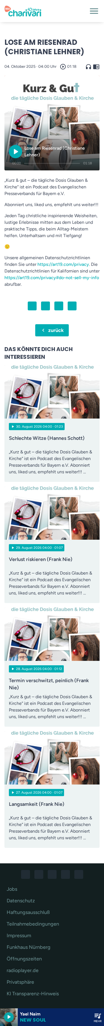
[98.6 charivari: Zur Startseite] (45, 11)
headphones (88, 66)
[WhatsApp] (52, 874)
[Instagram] (38, 874)
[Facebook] (25, 874)
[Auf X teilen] (45, 306)
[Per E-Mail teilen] (72, 306)
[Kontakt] (78, 874)
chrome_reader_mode (96, 66)
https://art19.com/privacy (63, 264)
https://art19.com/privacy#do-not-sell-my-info (51, 277)
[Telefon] (65, 874)
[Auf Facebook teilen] (32, 306)
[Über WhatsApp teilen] (58, 306)
